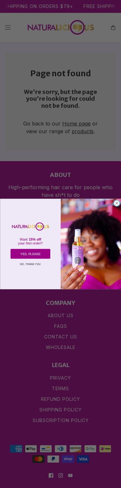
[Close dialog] (117, 203)
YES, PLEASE (30, 254)
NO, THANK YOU (30, 263)
